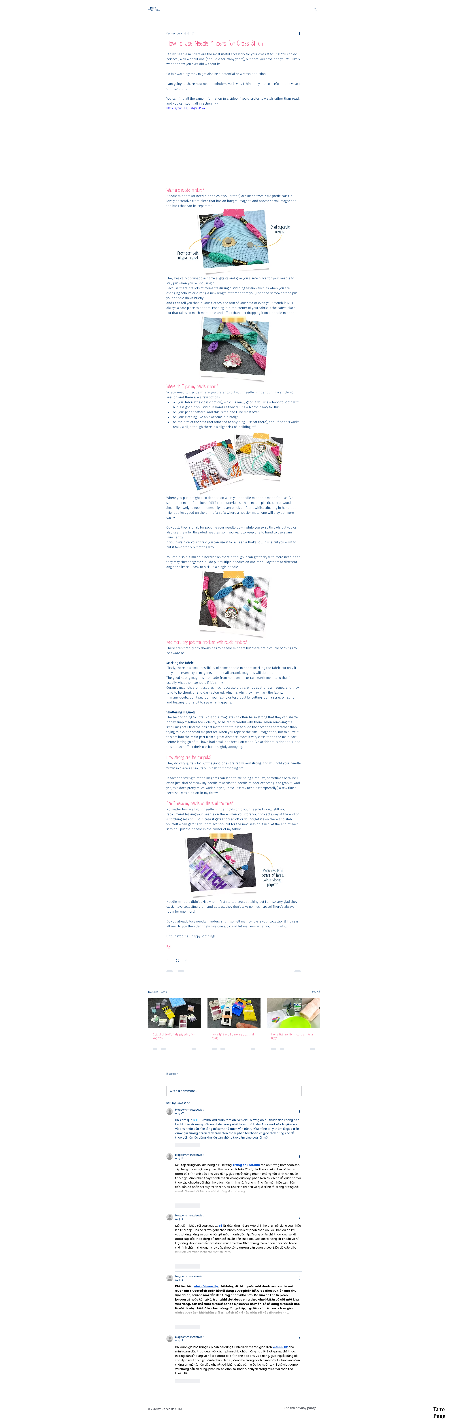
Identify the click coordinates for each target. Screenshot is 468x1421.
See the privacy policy (300, 1089)
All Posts (154, 9)
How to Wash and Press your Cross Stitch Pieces (292, 1036)
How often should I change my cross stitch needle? (233, 1036)
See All (316, 991)
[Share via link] (186, 960)
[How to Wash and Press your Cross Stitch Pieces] (293, 1013)
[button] (315, 9)
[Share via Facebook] (168, 960)
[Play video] (234, 144)
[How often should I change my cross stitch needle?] (234, 1013)
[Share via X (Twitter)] (177, 960)
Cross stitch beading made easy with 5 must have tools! (173, 1036)
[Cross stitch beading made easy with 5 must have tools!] (174, 1013)
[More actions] (299, 33)
